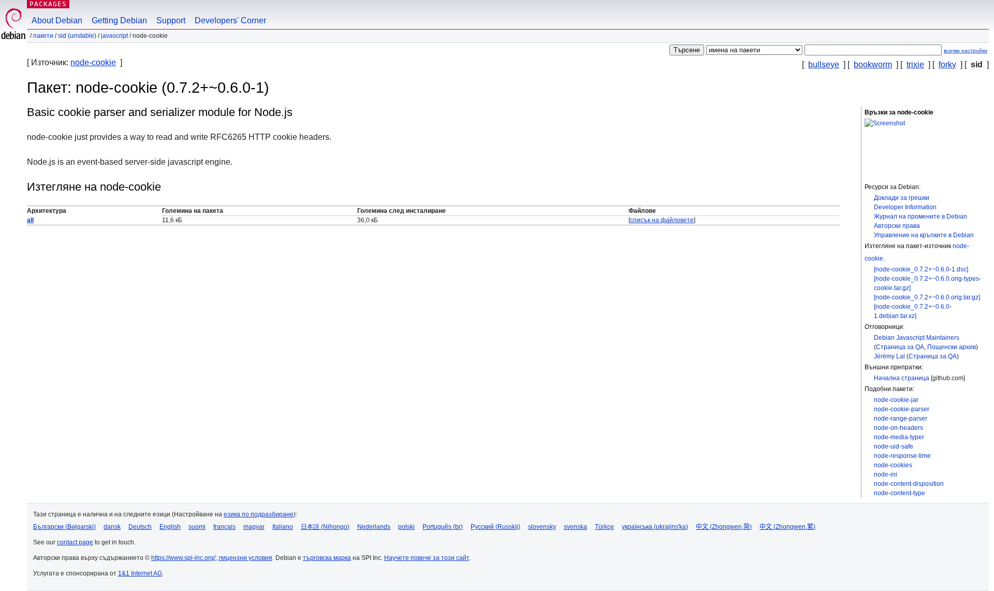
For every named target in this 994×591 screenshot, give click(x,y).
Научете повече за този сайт (426, 557)
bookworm (873, 64)
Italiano (282, 526)
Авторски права (897, 225)
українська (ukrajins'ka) (655, 526)
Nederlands (373, 526)
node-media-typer (899, 437)
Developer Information (905, 207)
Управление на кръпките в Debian (924, 235)
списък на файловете (662, 220)
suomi (197, 526)
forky (947, 64)
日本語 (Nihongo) (325, 526)
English (170, 526)
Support (170, 20)
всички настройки (965, 50)
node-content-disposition (909, 483)
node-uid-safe (893, 446)
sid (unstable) (77, 35)
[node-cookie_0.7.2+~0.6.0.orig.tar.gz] (927, 297)
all (30, 220)
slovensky (542, 526)
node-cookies (893, 465)
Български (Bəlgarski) (64, 526)
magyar (254, 526)
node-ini (885, 474)
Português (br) (442, 526)
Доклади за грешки (901, 197)
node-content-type (899, 493)
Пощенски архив (951, 347)
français (224, 526)
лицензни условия (245, 557)
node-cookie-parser (901, 409)
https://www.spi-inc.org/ (183, 557)
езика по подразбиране (259, 514)
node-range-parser (900, 418)
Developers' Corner (230, 20)
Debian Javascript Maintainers (916, 337)
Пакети (43, 35)
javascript (114, 35)
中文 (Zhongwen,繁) (787, 526)
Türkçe (604, 526)
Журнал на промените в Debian (920, 216)
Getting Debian (119, 20)
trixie (915, 64)
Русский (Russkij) (495, 526)
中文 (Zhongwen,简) (724, 526)
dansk (112, 526)
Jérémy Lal (889, 356)
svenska (575, 526)
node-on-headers (898, 427)
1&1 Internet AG (140, 573)
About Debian (57, 20)
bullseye (823, 64)
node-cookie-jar (896, 399)
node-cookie (93, 62)
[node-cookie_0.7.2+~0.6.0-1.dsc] (921, 269)
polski (406, 526)
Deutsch (140, 526)
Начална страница (901, 378)
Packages (48, 4)
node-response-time (902, 455)
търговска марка (327, 557)
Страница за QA (900, 347)
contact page (75, 542)
